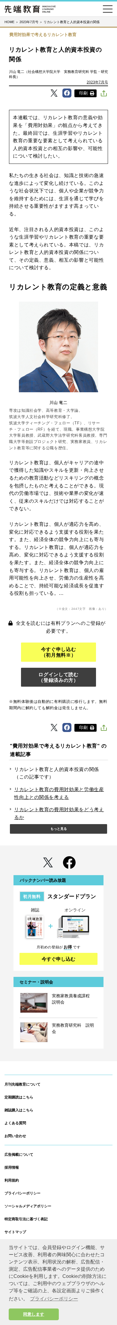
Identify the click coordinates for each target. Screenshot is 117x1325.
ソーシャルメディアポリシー (27, 1206)
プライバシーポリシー (22, 1193)
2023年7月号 (97, 82)
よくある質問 (15, 1123)
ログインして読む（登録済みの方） (58, 677)
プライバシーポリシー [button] (54, 1298)
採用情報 (11, 1167)
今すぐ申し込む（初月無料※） (58, 652)
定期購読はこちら (18, 1097)
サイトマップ (15, 1232)
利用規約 (11, 1180)
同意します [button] (33, 1314)
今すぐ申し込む (58, 959)
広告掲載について (18, 1154)
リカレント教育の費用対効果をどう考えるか (59, 813)
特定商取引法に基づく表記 (26, 1219)
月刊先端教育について (22, 1084)
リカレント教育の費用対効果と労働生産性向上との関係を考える (59, 793)
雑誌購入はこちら (18, 1110)
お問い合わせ (15, 1136)
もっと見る (58, 828)
